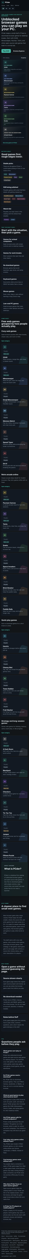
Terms (3, 1253)
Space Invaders (21, 198)
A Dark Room (7, 180)
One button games (15, 1247)
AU (13, 8)
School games (13, 1249)
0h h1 (13, 198)
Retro (12, 5)
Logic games (4, 1249)
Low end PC (12, 1245)
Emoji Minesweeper (8, 195)
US (3, 8)
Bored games (16, 1240)
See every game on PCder (10, 142)
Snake (20, 177)
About (3, 1236)
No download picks (6, 1240)
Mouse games (5, 1247)
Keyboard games (22, 1242)
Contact (20, 1251)
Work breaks (21, 1249)
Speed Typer (7, 198)
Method (17, 5)
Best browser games (13, 1238)
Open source (13, 1251)
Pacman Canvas (8, 177)
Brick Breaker (7, 201)
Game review (9, 1236)
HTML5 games (5, 1251)
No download (21, 1236)
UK (6, 8)
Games (3, 5)
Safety (15, 1236)
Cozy (8, 5)
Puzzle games (5, 1242)
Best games (24, 1240)
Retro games (13, 1242)
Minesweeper (12, 174)
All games (4, 1238)
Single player (20, 1245)
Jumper (13, 219)
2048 (5, 174)
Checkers (6, 219)
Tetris (15, 177)
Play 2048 (6, 51)
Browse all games (18, 51)
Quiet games (4, 1245)
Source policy (9, 1253)
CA (9, 8)
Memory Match (19, 195)
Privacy (25, 1251)
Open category (5, 340)
